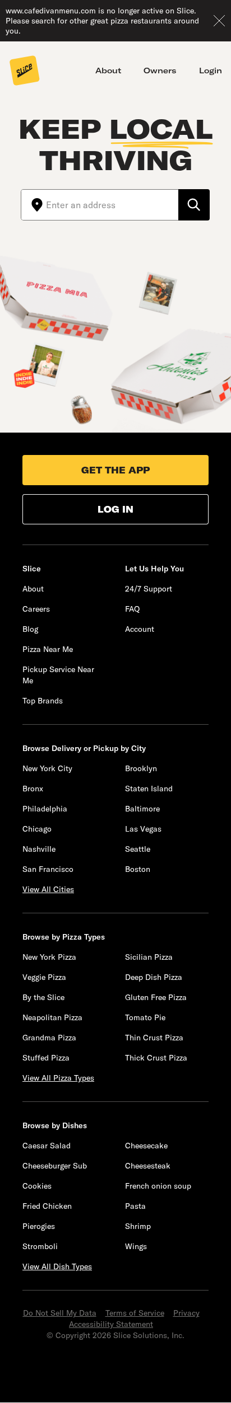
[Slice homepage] (24, 71)
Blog (30, 629)
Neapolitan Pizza (52, 1017)
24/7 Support (148, 589)
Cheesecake (146, 1146)
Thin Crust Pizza (154, 1038)
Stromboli (40, 1246)
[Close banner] (219, 20)
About (108, 70)
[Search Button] (194, 204)
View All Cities (48, 889)
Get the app (115, 470)
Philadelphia (44, 809)
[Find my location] (33, 205)
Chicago (37, 829)
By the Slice (43, 997)
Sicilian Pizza (149, 957)
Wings (136, 1246)
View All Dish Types (57, 1266)
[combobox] (112, 204)
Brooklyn (141, 768)
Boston (137, 869)
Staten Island (149, 788)
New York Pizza (49, 957)
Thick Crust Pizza (156, 1058)
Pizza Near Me (47, 649)
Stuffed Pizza (46, 1058)
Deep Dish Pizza (153, 977)
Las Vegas (143, 829)
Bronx (32, 788)
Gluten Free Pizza (156, 997)
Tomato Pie (145, 1017)
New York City (47, 768)
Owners (160, 70)
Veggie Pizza (44, 977)
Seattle (137, 849)
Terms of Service (134, 1313)
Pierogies (38, 1226)
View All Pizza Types (58, 1078)
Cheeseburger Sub (54, 1166)
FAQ (132, 609)
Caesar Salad (46, 1146)
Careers (36, 609)
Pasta (135, 1206)
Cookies (37, 1186)
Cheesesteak (147, 1166)
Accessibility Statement (111, 1324)
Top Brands (42, 701)
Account (139, 629)
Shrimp (138, 1226)
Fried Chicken (47, 1206)
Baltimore (142, 809)
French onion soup (158, 1186)
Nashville (39, 849)
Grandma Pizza (49, 1038)
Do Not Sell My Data (59, 1313)
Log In (115, 509)
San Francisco (47, 869)
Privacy (186, 1313)
